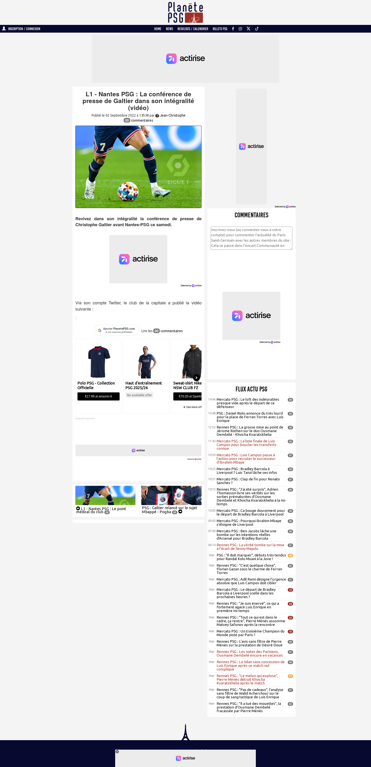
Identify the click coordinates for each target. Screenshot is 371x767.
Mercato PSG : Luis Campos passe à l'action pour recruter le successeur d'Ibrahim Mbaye (246, 458)
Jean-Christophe (172, 115)
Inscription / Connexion (23, 28)
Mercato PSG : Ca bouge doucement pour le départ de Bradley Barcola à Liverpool (251, 512)
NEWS (169, 28)
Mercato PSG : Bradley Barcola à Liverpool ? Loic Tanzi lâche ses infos (247, 471)
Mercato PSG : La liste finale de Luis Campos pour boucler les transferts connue (246, 444)
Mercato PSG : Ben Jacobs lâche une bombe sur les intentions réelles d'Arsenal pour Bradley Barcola (246, 534)
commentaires (139, 120)
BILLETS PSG (220, 28)
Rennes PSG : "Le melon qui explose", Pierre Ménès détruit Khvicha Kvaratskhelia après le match (247, 679)
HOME (157, 28)
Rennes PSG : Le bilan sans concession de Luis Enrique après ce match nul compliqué (251, 665)
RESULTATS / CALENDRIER (193, 28)
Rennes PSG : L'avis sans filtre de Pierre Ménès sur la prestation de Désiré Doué (250, 643)
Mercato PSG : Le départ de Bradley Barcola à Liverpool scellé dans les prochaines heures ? (246, 593)
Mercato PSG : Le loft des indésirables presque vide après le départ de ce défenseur (248, 403)
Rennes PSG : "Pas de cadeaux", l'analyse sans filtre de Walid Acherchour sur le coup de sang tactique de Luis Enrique (250, 693)
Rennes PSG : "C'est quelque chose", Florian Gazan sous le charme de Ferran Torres (249, 569)
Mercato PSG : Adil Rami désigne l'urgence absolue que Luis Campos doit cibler (251, 581)
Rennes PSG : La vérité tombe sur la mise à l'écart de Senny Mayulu (250, 547)
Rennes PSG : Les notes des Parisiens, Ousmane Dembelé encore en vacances (250, 653)
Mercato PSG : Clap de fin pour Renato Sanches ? (248, 481)
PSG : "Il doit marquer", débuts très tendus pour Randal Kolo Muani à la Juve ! (251, 557)
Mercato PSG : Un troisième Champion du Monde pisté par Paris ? (251, 633)
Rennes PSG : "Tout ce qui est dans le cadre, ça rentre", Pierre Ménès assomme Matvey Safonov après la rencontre (251, 621)
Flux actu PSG (251, 389)
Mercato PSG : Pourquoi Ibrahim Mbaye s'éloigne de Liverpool (249, 523)
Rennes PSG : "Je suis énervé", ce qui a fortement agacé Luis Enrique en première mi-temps (248, 607)
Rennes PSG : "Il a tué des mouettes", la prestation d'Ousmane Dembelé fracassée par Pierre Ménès (249, 707)
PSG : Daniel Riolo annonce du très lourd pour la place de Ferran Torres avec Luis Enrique (250, 417)
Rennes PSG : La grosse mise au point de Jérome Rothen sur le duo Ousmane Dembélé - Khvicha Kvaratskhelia (250, 431)
